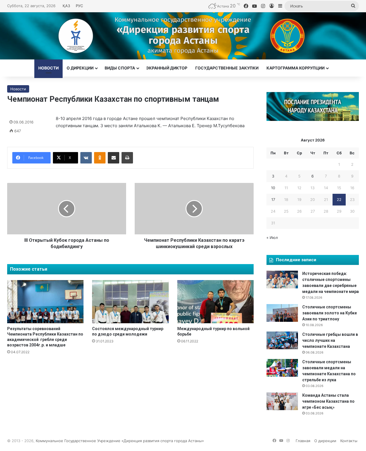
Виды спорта (120, 67)
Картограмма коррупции (295, 67)
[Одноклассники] (100, 157)
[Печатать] (127, 157)
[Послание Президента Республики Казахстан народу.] (312, 119)
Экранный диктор (166, 67)
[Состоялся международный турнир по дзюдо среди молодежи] (130, 301)
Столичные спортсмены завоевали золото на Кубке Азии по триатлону (329, 313)
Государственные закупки (226, 67)
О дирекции (80, 67)
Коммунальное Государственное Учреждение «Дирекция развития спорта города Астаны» (120, 440)
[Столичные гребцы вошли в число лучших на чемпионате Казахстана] (282, 340)
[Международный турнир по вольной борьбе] (215, 301)
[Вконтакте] (86, 157)
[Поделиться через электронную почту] (113, 157)
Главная (303, 440)
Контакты (348, 440)
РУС (79, 5)
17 (273, 199)
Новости (48, 67)
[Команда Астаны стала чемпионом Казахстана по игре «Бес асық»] (282, 401)
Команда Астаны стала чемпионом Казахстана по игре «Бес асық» (328, 401)
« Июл (272, 237)
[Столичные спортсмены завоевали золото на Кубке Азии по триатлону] (282, 313)
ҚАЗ (66, 5)
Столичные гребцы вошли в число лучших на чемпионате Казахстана (330, 340)
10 (273, 187)
